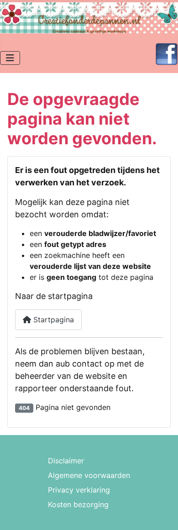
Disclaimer (66, 460)
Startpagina (52, 319)
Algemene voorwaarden (89, 475)
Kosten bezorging (78, 504)
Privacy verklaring (79, 489)
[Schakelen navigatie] (10, 58)
